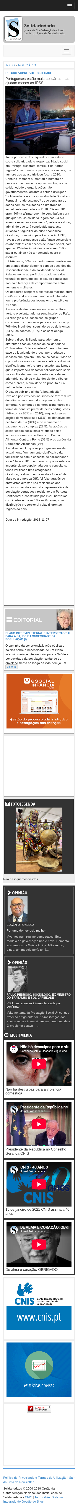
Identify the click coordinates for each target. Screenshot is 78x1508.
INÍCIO (10, 65)
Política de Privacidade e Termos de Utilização (35, 1477)
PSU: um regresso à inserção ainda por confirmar (34, 1004)
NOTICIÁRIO (27, 65)
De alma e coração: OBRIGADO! (32, 1270)
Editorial (11, 666)
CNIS (28, 1497)
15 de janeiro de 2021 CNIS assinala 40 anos (37, 1211)
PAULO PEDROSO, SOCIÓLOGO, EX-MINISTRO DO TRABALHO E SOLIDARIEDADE (39, 996)
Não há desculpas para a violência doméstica (33, 1091)
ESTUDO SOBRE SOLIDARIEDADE (28, 73)
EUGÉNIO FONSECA (20, 925)
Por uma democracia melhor (26, 930)
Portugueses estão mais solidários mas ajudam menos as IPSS (37, 81)
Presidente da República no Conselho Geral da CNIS (35, 1151)
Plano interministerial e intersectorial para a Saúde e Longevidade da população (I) (38, 636)
